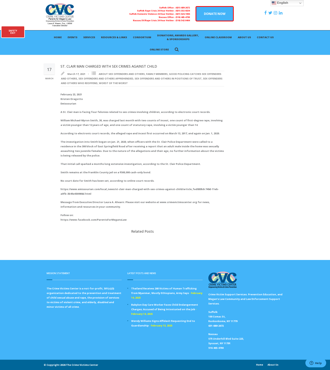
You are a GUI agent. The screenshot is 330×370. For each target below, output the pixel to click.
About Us (244, 37)
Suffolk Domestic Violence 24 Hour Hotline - (152, 14)
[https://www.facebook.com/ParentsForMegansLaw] (266, 13)
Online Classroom (218, 37)
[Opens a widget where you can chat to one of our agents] (315, 363)
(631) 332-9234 (183, 10)
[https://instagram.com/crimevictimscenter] (276, 13)
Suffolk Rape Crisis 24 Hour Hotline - (156, 10)
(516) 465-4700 (183, 17)
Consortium (142, 37)
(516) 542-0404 (183, 20)
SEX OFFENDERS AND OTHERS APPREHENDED (105, 78)
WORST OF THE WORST (113, 83)
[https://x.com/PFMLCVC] (270, 13)
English (282, 2)
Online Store (159, 49)
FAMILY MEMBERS (157, 74)
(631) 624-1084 (183, 14)
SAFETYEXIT (13, 32)
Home (58, 37)
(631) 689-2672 (183, 7)
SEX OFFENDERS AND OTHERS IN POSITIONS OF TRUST (168, 78)
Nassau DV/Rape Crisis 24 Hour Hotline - (154, 20)
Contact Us (265, 37)
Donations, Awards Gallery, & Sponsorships (178, 37)
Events (72, 37)
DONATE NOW (214, 14)
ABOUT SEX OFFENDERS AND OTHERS (122, 74)
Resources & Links (114, 37)
